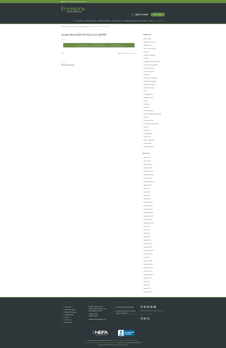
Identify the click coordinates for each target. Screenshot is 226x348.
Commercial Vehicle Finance (152, 61)
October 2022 (148, 178)
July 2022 (147, 188)
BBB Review (147, 45)
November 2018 (148, 250)
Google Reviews (148, 97)
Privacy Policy (68, 322)
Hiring (146, 101)
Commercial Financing (130, 21)
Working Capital (116, 21)
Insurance (147, 104)
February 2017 (148, 292)
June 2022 (147, 192)
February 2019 (148, 243)
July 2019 (147, 226)
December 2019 (148, 216)
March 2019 (147, 240)
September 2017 (149, 274)
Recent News (161, 21)
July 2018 (147, 257)
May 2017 (147, 285)
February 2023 (148, 164)
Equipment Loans (149, 87)
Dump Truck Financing (150, 78)
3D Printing (147, 38)
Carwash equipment (149, 55)
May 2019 (147, 233)
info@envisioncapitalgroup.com (97, 319)
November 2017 (148, 267)
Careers (146, 52)
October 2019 (148, 219)
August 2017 (147, 278)
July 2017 (147, 281)
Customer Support (149, 71)
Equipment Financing (103, 21)
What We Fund (142, 21)
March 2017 (147, 288)
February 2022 (148, 202)
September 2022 (149, 181)
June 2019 (147, 230)
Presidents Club (148, 120)
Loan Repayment (149, 110)
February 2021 (148, 209)
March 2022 (147, 199)
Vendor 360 (80, 21)
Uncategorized (148, 133)
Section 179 (147, 130)
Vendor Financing (149, 140)
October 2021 (148, 205)
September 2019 (149, 223)
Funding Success (148, 94)
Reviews (146, 127)
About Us (152, 21)
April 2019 (147, 236)
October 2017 (148, 271)
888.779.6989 (94, 314)
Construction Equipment (151, 65)
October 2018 (148, 254)
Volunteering (147, 143)
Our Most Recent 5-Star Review (125, 307)
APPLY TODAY (158, 14)
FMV (145, 91)
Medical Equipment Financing (152, 114)
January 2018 (148, 261)
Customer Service (149, 68)
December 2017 (148, 264)
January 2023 (148, 168)
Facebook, (124, 53)
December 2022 (148, 171)
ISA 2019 (146, 107)
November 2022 (148, 174)
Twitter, (129, 53)
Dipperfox (147, 74)
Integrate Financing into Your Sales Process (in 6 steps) (126, 312)
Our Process (68, 319)
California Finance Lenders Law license (125, 340)
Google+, (133, 53)
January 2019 (148, 247)
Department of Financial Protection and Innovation (101, 342)
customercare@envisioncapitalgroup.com (75, 1)
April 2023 (147, 157)
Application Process (150, 42)
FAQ (74, 21)
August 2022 (147, 185)
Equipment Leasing (90, 21)
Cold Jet (146, 58)
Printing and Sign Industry (151, 123)
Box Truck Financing (150, 48)
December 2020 (148, 212)
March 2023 (147, 161)
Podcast (146, 117)
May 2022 (147, 195)
